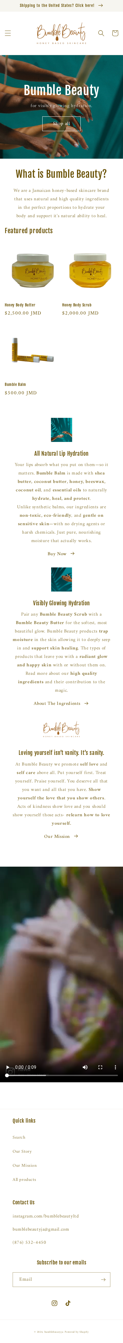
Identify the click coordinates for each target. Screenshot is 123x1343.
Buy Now (57, 554)
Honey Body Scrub (77, 305)
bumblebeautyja (54, 1332)
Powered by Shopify (77, 1332)
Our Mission (57, 837)
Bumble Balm (15, 384)
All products (24, 1180)
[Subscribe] (103, 1279)
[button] (8, 33)
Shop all (61, 124)
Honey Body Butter (20, 305)
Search (19, 1137)
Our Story (22, 1152)
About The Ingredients (57, 704)
